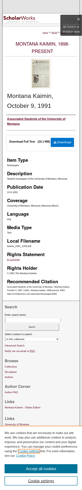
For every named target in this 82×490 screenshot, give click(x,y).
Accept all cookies (41, 469)
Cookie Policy (25, 455)
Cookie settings (28, 451)
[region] (41, 458)
